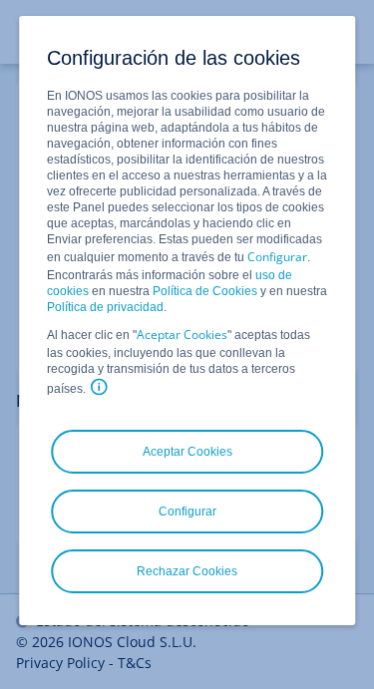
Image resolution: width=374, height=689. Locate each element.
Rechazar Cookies (187, 571)
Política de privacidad (105, 307)
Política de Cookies (205, 291)
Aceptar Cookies (182, 334)
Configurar (277, 256)
